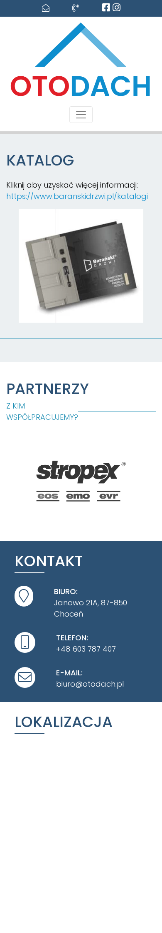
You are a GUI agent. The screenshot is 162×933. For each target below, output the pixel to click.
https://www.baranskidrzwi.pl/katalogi (77, 196)
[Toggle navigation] (81, 114)
